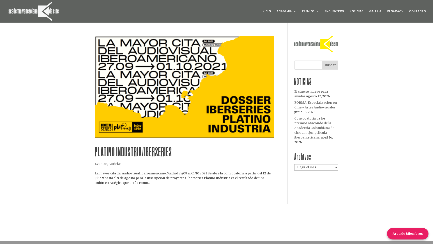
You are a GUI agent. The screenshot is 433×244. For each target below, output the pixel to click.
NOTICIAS (357, 11)
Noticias (115, 164)
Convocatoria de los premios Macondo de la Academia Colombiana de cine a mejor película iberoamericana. (314, 127)
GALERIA (375, 11)
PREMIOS (308, 11)
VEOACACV (395, 11)
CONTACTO (417, 11)
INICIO (266, 11)
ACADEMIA (284, 11)
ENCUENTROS (334, 11)
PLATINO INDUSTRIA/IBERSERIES (133, 152)
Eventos (101, 164)
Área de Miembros (408, 234)
